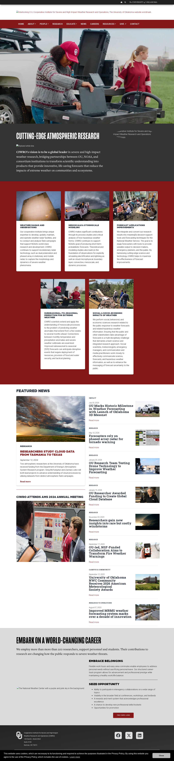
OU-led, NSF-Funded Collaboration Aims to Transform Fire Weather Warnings (107, 551)
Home (21, 24)
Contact (134, 24)
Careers (94, 24)
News (83, 24)
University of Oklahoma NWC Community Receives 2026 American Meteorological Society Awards (107, 583)
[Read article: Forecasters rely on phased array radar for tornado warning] (147, 438)
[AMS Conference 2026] (50, 531)
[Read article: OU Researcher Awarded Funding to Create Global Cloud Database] (147, 495)
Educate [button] (70, 24)
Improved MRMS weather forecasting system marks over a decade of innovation (110, 614)
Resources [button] (108, 24)
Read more (94, 420)
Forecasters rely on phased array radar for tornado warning (106, 439)
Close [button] (161, 756)
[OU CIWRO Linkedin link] (140, 735)
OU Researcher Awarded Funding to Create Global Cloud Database (108, 496)
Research (57, 24)
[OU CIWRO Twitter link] (129, 735)
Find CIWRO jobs (123, 715)
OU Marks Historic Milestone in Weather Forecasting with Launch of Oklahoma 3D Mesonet (111, 410)
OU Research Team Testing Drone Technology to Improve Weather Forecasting (109, 467)
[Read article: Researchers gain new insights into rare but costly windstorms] (147, 522)
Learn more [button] (75, 757)
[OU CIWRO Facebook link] (118, 735)
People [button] (43, 24)
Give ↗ (123, 24)
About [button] (31, 24)
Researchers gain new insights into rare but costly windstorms (110, 523)
